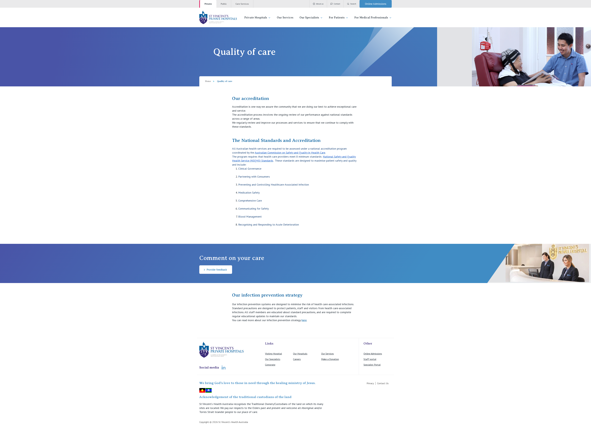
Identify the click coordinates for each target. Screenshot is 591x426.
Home (208, 81)
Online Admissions (373, 353)
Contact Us (383, 383)
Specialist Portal (372, 364)
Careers (297, 359)
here (304, 320)
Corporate (270, 364)
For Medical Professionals (371, 17)
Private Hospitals (255, 17)
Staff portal (370, 359)
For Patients (337, 17)
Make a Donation (330, 359)
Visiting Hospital (273, 353)
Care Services (242, 3)
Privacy (370, 383)
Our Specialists (309, 17)
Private (208, 3)
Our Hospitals (300, 353)
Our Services (285, 17)
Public (224, 3)
